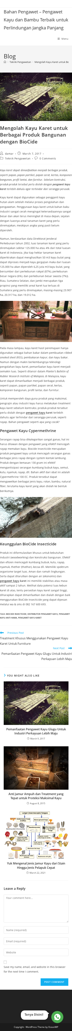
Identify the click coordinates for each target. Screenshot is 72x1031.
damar (9, 153)
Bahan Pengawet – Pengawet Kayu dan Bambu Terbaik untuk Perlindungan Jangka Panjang (36, 20)
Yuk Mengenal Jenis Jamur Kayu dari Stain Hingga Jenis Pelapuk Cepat (36, 865)
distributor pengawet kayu (43, 614)
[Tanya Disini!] (56, 1017)
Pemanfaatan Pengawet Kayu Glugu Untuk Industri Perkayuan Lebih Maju (36, 731)
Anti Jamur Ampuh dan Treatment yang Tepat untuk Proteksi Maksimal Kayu (36, 796)
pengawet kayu (35, 412)
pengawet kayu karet (30, 617)
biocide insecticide (16, 614)
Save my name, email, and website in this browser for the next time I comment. (35, 969)
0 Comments (48, 158)
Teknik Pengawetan (18, 158)
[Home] (5, 62)
